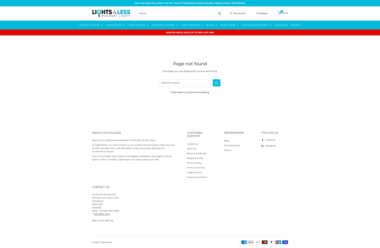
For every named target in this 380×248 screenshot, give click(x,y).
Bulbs (210, 25)
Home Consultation (197, 177)
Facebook (270, 139)
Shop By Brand (232, 145)
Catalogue (262, 13)
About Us (192, 148)
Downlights (114, 25)
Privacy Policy (194, 163)
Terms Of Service (196, 167)
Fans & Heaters (190, 25)
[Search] (219, 13)
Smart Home (227, 25)
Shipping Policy (195, 158)
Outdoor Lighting (163, 25)
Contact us (192, 144)
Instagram (270, 145)
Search (227, 150)
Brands (296, 25)
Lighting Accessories (255, 25)
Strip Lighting (136, 25)
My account (239, 13)
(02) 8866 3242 (102, 214)
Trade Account (194, 172)
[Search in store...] (216, 82)
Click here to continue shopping (190, 92)
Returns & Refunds (196, 153)
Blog (226, 140)
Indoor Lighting (89, 25)
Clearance (281, 25)
